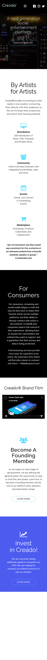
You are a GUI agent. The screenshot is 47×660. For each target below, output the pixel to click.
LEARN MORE (23, 499)
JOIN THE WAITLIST (23, 43)
